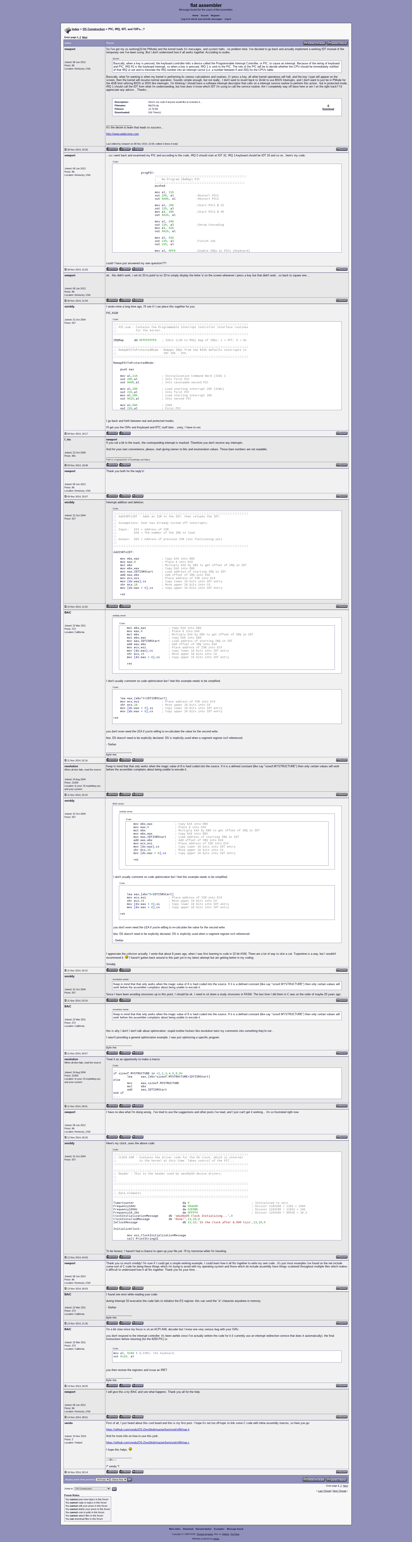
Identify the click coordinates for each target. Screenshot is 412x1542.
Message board (235, 1529)
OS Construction (94, 29)
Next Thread (340, 1491)
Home (195, 15)
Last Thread (324, 1491)
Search (204, 15)
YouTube (234, 1534)
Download (188, 1529)
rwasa (216, 1538)
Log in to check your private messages (201, 19)
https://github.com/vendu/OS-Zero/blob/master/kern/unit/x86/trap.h (147, 1429)
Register (215, 15)
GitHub (225, 1534)
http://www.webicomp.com (122, 134)
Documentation (204, 1529)
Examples (219, 1529)
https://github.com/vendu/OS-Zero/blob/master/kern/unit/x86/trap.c (147, 1442)
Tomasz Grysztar (205, 1534)
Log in (228, 19)
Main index (175, 1529)
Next (84, 37)
